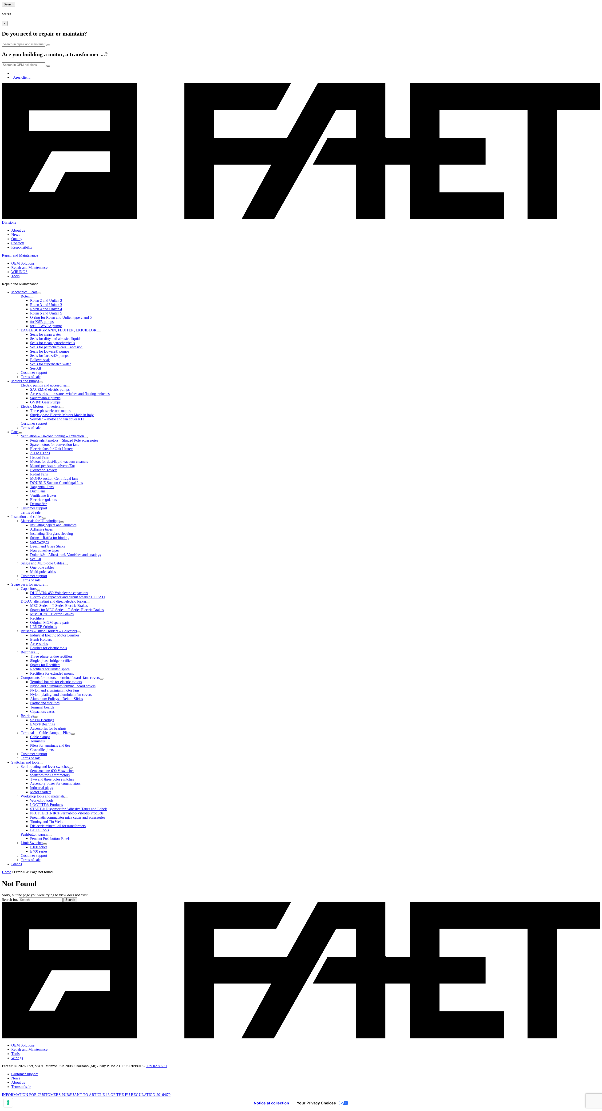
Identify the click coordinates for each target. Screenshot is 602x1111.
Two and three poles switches (52, 779)
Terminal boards (42, 707)
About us (18, 230)
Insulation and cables (26, 517)
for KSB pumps (42, 322)
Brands (16, 864)
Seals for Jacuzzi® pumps (49, 356)
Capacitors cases (42, 711)
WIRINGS (19, 272)
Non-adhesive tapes (44, 550)
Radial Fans (39, 474)
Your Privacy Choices (316, 1103)
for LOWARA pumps (46, 326)
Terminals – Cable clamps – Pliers (46, 733)
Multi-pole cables (43, 572)
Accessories (39, 644)
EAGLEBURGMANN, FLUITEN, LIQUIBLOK (59, 330)
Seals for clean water (45, 334)
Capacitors (28, 589)
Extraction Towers (43, 470)
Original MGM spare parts (49, 622)
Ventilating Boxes (43, 495)
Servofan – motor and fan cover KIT (57, 419)
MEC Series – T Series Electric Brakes (59, 606)
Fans (14, 432)
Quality (16, 239)
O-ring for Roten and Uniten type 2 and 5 (61, 317)
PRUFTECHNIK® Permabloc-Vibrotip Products (66, 813)
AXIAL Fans (40, 453)
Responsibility (21, 247)
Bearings (27, 716)
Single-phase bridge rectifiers (51, 661)
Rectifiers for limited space (50, 669)
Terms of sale (30, 377)
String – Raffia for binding (49, 538)
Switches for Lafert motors (50, 775)
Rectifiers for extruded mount (52, 673)
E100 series (38, 847)
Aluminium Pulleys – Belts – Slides (56, 699)
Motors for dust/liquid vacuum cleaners (59, 461)
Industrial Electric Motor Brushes (54, 635)
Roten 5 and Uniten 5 (46, 313)
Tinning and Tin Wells (46, 822)
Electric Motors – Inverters (40, 406)
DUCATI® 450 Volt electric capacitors (59, 593)
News (15, 235)
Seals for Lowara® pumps (49, 351)
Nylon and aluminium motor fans (54, 690)
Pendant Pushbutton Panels (50, 839)
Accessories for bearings (48, 728)
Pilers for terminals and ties (50, 745)
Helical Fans (39, 457)
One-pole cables (42, 567)
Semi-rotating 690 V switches (52, 771)
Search (8, 4)
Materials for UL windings (40, 521)
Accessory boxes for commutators (55, 783)
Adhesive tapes (41, 529)
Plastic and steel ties (44, 703)
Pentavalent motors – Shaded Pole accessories (64, 440)
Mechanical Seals (24, 292)
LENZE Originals (43, 627)
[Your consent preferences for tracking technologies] (8, 1102)
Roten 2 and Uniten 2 (46, 300)
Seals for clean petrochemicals (52, 343)
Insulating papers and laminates (53, 525)
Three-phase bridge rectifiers (51, 656)
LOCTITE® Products (46, 805)
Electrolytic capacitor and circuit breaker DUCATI (67, 597)
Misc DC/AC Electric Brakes (52, 614)
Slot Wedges (39, 542)
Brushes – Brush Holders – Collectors (49, 631)
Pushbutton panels (34, 834)
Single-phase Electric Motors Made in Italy (62, 415)
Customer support (34, 372)
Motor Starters (40, 792)
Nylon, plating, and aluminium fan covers (61, 694)
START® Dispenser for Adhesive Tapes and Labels (68, 809)
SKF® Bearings (42, 720)
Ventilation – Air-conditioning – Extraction (52, 436)
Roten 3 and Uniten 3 (46, 305)
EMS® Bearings (42, 724)
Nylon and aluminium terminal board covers (62, 686)
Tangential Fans (42, 487)
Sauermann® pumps (45, 398)
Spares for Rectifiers (45, 665)
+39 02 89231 (156, 1066)
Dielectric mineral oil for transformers (58, 826)
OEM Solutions (23, 263)
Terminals (37, 741)
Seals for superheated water (50, 364)
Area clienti (21, 77)
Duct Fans (37, 491)
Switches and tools (25, 762)
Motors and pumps (25, 381)
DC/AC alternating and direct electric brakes (54, 601)
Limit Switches (32, 843)
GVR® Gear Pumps (45, 402)
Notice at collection (271, 1103)
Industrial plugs (41, 788)
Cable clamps (40, 737)
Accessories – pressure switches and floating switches (70, 394)
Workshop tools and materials (42, 796)
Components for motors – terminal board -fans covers (60, 678)
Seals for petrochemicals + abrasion (56, 347)
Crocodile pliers (42, 750)
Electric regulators (43, 500)
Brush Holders (41, 639)
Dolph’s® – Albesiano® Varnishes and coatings (65, 555)
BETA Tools (39, 830)
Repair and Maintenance (29, 268)
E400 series (38, 851)
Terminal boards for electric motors (56, 682)
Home (6, 872)
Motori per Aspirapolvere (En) (52, 466)
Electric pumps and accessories (44, 385)
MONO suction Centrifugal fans (54, 478)
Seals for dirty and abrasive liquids (55, 339)
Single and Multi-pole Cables (42, 563)
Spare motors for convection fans (54, 445)
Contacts (17, 243)
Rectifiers (37, 618)
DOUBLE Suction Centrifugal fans (56, 483)
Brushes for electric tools (48, 648)
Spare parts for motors (27, 584)
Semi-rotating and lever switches (45, 767)
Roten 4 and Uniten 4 (46, 309)
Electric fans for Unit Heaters (51, 449)
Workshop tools (41, 800)
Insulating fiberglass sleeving (51, 533)
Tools (15, 276)
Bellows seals (40, 360)
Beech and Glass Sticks (47, 546)
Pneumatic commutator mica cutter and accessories (67, 817)
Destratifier (38, 504)
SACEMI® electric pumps (50, 389)
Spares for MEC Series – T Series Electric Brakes (67, 610)
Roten (25, 296)
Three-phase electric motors (50, 411)
